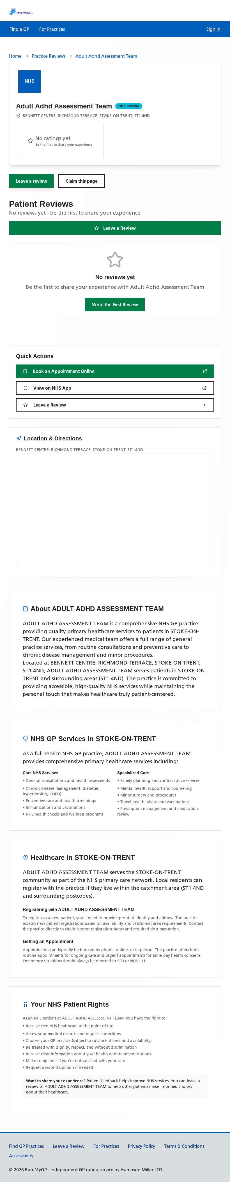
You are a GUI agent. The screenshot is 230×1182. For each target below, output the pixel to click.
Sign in (213, 29)
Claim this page (82, 181)
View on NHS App (52, 388)
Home (15, 56)
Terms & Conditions (184, 1146)
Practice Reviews (48, 56)
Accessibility (21, 1155)
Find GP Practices (26, 1146)
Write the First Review (115, 304)
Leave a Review (119, 228)
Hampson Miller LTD (141, 1169)
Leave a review (31, 181)
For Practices (52, 29)
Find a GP (19, 29)
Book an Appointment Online (64, 371)
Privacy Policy (141, 1146)
